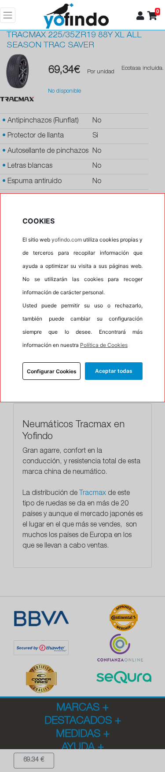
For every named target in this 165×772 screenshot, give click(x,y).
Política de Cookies (104, 345)
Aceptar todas (113, 371)
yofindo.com (66, 239)
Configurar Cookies (52, 371)
